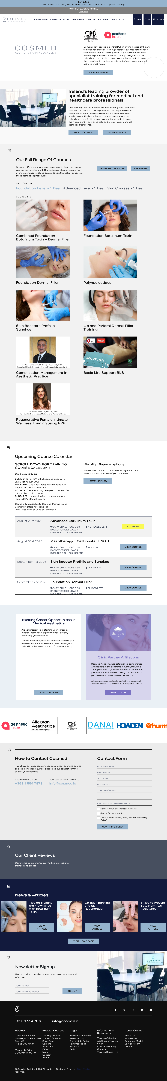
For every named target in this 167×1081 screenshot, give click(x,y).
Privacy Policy (77, 1038)
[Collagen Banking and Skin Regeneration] (69, 916)
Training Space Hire (107, 1052)
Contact (113, 19)
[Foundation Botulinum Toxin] (110, 215)
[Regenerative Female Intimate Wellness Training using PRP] (43, 399)
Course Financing (106, 1046)
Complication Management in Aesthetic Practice (41, 374)
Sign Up (72, 991)
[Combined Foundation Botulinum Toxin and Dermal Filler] (43, 215)
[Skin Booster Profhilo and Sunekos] (43, 305)
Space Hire (90, 19)
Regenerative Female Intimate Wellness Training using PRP (42, 421)
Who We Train (132, 1038)
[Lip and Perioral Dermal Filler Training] (110, 305)
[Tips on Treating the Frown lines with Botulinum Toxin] (13, 916)
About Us (130, 1035)
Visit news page (83, 941)
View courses (117, 132)
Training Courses (41, 19)
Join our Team (132, 1044)
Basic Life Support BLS (104, 373)
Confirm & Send (112, 827)
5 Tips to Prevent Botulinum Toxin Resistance (153, 906)
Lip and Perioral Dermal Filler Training (108, 327)
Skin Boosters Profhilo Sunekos (35, 327)
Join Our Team (48, 692)
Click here (83, 12)
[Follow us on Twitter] (158, 65)
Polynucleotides (97, 283)
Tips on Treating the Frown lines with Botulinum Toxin (40, 907)
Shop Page (71, 19)
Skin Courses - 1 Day (125, 188)
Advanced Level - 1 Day (83, 188)
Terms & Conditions (80, 1035)
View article (42, 927)
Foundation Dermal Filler (37, 283)
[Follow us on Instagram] (149, 69)
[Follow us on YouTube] (158, 69)
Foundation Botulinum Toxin (108, 236)
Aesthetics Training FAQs (107, 1042)
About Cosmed (83, 132)
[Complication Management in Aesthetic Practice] (43, 352)
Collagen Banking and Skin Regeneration (97, 906)
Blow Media (83, 1069)
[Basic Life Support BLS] (110, 352)
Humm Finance (97, 481)
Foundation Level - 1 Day (38, 188)
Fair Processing (78, 1044)
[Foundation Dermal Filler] (43, 262)
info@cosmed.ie (62, 783)
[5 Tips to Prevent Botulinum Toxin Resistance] (125, 916)
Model (105, 19)
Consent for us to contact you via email (118, 809)
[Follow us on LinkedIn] (142, 1010)
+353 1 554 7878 (28, 783)
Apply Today (118, 692)
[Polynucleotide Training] (110, 262)
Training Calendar (57, 19)
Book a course (98, 72)
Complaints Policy (79, 1041)
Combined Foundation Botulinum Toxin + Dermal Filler (43, 237)
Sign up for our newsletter (112, 813)
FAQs (99, 19)
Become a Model (134, 1041)
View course (133, 547)
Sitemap (74, 1046)
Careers (80, 19)
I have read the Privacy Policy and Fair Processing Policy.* (123, 819)
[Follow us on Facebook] (149, 65)
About (121, 19)
